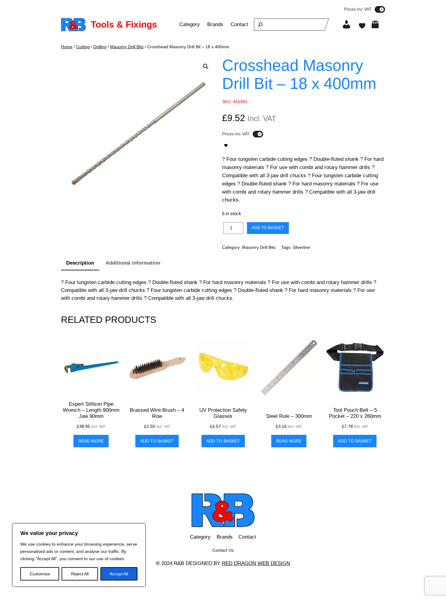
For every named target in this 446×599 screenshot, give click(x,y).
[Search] (260, 24)
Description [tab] (80, 263)
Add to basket (268, 227)
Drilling (99, 46)
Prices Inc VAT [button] (358, 9)
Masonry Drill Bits (127, 46)
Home (67, 46)
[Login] (346, 24)
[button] (205, 66)
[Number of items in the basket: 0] (375, 24)
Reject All (80, 573)
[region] (79, 555)
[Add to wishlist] (226, 145)
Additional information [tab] (133, 263)
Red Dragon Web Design (256, 563)
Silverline (301, 247)
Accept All (119, 573)
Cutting (83, 46)
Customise (40, 573)
